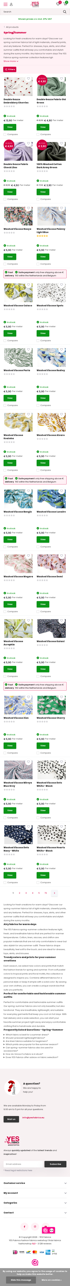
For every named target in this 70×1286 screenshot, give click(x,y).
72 (45, 892)
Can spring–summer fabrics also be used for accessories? (28, 1049)
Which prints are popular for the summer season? (32, 1044)
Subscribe (55, 1164)
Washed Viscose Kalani (50, 641)
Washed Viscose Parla (17, 370)
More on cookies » (52, 1280)
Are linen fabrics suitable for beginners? (27, 1041)
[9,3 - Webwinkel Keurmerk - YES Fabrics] (35, 1262)
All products (12, 27)
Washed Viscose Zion (16, 718)
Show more (10, 61)
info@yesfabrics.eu (32, 1117)
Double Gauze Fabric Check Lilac (16, 166)
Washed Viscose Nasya (17, 229)
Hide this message (21, 1280)
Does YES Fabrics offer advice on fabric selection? (32, 1057)
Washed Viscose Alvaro (51, 435)
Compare (12, 134)
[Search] (64, 11)
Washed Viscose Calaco (18, 305)
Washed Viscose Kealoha (13, 437)
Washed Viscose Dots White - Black (49, 784)
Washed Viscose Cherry (51, 718)
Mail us (11, 1119)
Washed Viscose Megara (18, 576)
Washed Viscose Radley (51, 370)
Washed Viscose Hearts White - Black (51, 849)
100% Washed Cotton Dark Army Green (49, 166)
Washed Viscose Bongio (18, 511)
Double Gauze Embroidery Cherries (16, 101)
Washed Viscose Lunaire (51, 511)
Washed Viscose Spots (50, 305)
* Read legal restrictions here (18, 1170)
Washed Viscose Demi (50, 576)
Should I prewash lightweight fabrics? (25, 1037)
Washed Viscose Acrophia (13, 643)
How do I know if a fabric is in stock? (24, 1054)
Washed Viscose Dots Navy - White (16, 849)
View (10, 127)
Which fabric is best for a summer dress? (27, 1034)
